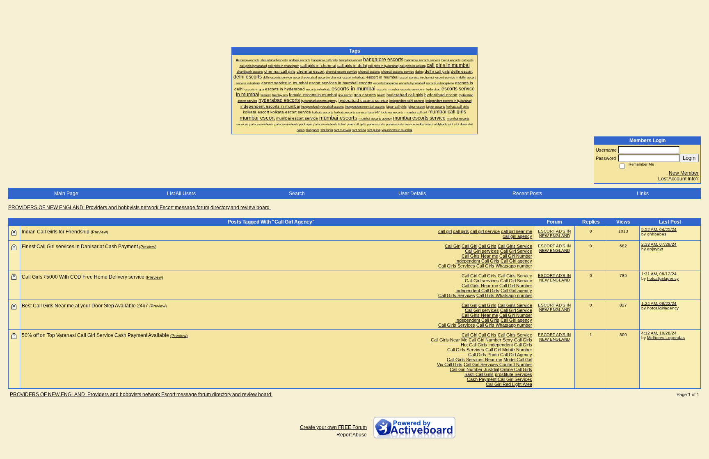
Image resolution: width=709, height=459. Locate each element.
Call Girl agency (516, 260)
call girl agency (517, 236)
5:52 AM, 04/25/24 (659, 229)
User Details (412, 193)
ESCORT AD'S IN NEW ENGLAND (554, 233)
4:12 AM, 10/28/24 (659, 333)
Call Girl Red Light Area (509, 384)
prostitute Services (513, 374)
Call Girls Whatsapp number (504, 265)
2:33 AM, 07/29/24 (659, 244)
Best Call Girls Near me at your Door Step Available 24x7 (85, 306)
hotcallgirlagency (663, 278)
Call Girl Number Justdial (474, 369)
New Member (684, 173)
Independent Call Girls (477, 260)
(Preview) (99, 232)
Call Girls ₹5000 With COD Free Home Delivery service (83, 277)
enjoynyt (655, 249)
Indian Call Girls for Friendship (55, 232)
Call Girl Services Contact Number (498, 364)
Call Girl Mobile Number (508, 349)
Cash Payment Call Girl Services (499, 379)
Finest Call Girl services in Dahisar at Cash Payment (80, 246)
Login (689, 158)
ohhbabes (656, 234)
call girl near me (516, 231)
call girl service (485, 231)
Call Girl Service (516, 251)
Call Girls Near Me (449, 339)
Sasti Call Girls (479, 374)
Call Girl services (482, 251)
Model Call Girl (517, 359)
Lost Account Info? (678, 179)
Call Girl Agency (516, 354)
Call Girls (487, 246)
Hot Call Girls (474, 344)
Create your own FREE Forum (333, 427)
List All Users (181, 193)
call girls (461, 231)
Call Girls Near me (480, 256)
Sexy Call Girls (517, 339)
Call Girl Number (515, 256)
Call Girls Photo (483, 354)
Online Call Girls (516, 369)
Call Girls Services (456, 265)
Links (643, 193)
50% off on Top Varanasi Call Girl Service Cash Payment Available (95, 335)
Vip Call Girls (449, 364)
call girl (445, 231)
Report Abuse (351, 435)
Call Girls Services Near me (474, 359)
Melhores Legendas (666, 337)
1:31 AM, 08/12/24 (659, 274)
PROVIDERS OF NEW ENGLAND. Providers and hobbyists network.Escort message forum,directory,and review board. (139, 207)
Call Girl (452, 246)
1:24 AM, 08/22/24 (659, 303)
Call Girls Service (515, 246)
